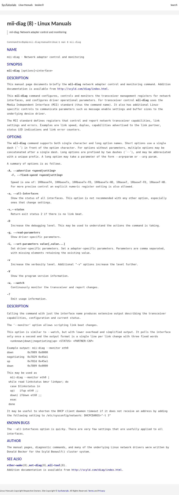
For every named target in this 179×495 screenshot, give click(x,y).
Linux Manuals (26, 5)
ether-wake (15, 465)
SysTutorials (9, 5)
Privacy (101, 491)
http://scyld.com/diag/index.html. (83, 88)
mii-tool (54, 465)
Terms (91, 491)
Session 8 (39, 5)
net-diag (35, 465)
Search (174, 5)
